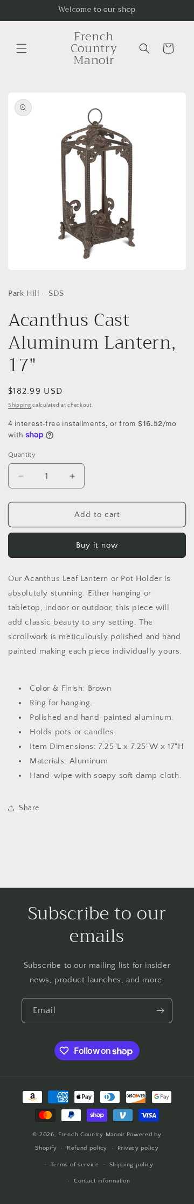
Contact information (102, 1181)
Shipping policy (131, 1164)
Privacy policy (138, 1148)
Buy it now (97, 545)
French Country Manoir (91, 1134)
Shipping (19, 405)
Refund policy (87, 1148)
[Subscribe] (160, 1010)
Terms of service (75, 1164)
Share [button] (29, 808)
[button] (21, 48)
